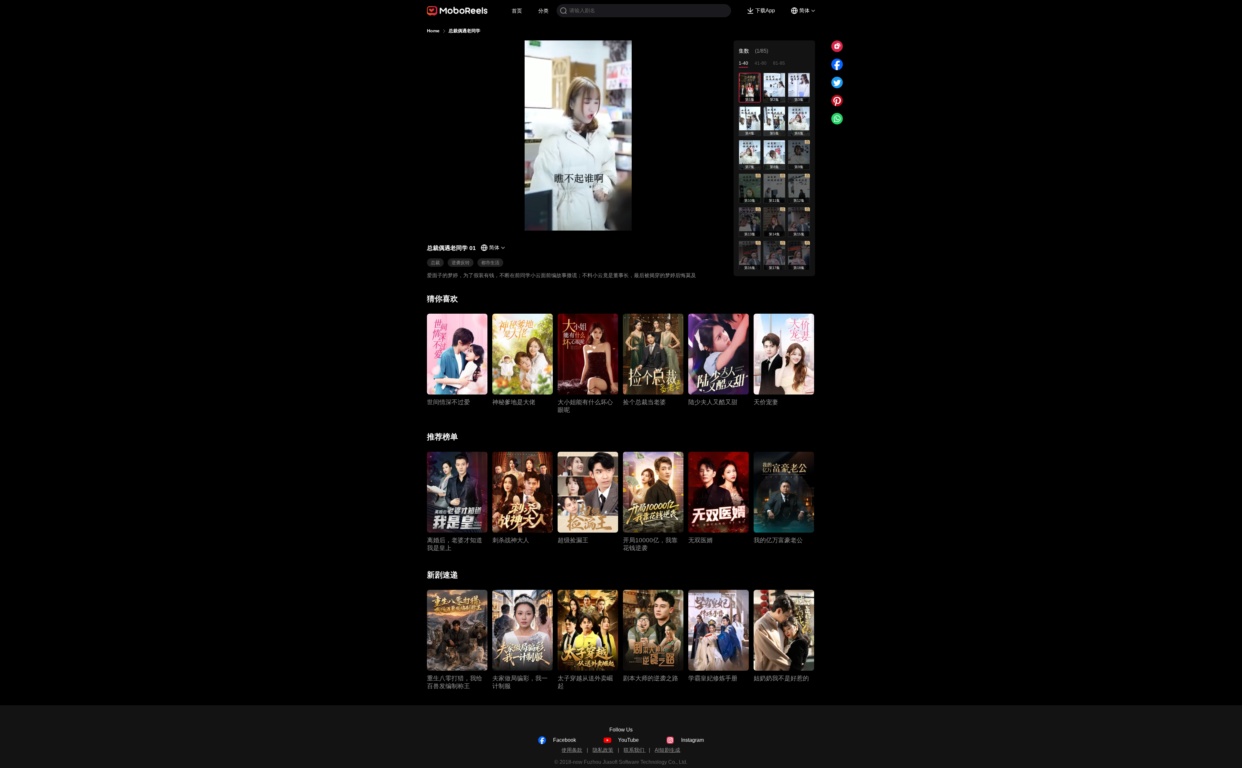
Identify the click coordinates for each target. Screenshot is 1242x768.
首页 (517, 11)
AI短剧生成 (667, 750)
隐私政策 (603, 750)
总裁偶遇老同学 (464, 30)
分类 (543, 11)
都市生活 (490, 262)
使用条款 (571, 750)
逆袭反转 (461, 262)
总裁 (435, 262)
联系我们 (635, 750)
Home (433, 30)
